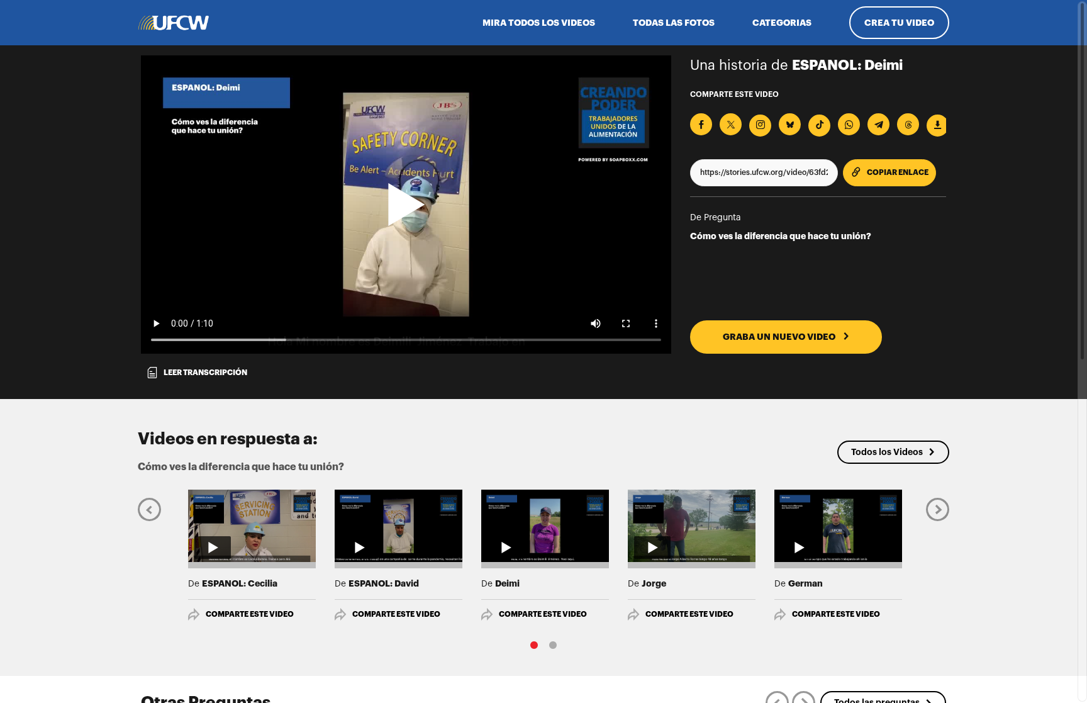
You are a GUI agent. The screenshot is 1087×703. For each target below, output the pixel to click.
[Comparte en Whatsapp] (849, 124)
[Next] (937, 508)
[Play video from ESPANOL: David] (398, 525)
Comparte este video (250, 614)
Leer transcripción (205, 372)
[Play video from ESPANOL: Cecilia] (252, 525)
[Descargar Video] (938, 126)
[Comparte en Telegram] (878, 124)
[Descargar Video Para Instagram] (760, 126)
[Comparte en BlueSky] (790, 124)
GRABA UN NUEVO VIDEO (780, 336)
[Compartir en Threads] (908, 124)
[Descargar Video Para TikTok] (819, 126)
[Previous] (149, 508)
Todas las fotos (674, 22)
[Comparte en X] (731, 124)
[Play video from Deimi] (545, 525)
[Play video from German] (838, 525)
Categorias (781, 22)
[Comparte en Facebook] (701, 124)
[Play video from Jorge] (691, 525)
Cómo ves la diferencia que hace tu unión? (780, 236)
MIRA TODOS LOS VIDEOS (538, 22)
